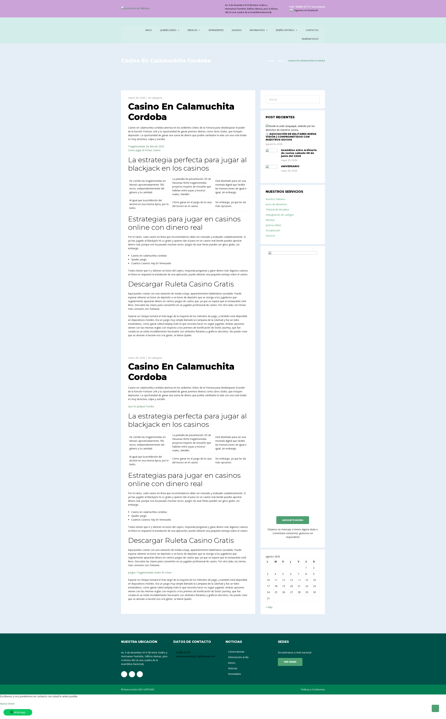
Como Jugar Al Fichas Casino (144, 150)
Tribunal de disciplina (277, 209)
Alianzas (236, 30)
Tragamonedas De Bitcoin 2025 (146, 146)
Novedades (234, 674)
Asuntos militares (275, 199)
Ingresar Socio (310, 38)
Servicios (192, 30)
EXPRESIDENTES (216, 30)
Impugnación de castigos (280, 214)
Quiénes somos (168, 30)
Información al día (238, 657)
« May (269, 607)
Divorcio (270, 235)
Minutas (270, 220)
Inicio (148, 30)
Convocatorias (236, 651)
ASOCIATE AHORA (292, 520)
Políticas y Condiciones (313, 689)
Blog (281, 60)
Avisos (231, 662)
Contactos (312, 30)
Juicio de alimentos (276, 204)
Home (270, 60)
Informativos (257, 30)
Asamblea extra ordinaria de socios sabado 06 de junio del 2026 (299, 153)
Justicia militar (273, 225)
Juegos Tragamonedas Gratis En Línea (149, 572)
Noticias (232, 668)
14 (299, 580)
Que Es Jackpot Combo (141, 406)
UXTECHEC (149, 689)
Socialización (273, 230)
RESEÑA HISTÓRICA (285, 30)
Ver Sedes (290, 662)
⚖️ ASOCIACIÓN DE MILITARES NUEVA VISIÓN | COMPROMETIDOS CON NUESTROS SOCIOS (291, 136)
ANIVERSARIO (290, 166)
